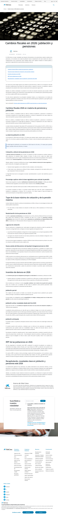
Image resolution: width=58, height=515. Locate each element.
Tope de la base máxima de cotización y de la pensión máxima (21, 71)
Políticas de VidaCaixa (50, 470)
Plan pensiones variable (17, 471)
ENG (56, 1)
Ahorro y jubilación (38, 469)
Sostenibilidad (22, 1)
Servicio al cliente (49, 455)
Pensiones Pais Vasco (29, 473)
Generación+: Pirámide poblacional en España (39, 456)
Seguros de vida (17, 453)
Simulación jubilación (39, 460)
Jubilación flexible (38, 465)
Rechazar (28, 512)
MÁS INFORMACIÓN (10, 508)
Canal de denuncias (49, 458)
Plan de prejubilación (28, 458)
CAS (52, 1)
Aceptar (40, 512)
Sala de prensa (29, 1)
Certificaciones (48, 467)
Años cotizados (38, 463)
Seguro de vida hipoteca (17, 461)
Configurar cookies (16, 512)
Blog (45, 1)
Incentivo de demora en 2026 (14, 74)
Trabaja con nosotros (38, 1)
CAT (54, 1)
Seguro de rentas (28, 463)
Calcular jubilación (38, 461)
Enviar (43, 400)
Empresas (33, 4)
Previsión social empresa (27, 468)
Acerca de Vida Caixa (21, 383)
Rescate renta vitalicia (39, 467)
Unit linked (27, 455)
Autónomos (27, 4)
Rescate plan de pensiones (38, 453)
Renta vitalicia (16, 458)
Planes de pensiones (18, 455)
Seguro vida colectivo (29, 477)
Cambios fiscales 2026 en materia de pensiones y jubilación (20, 69)
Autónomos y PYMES (28, 453)
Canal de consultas (49, 460)
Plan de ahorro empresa (27, 480)
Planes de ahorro (17, 463)
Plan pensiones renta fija (18, 468)
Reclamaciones (48, 456)
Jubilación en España (39, 458)
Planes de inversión (17, 465)
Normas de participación (48, 465)
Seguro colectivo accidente (28, 471)
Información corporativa (4, 1)
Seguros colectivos (28, 465)
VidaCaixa (15, 51)
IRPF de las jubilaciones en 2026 (14, 76)
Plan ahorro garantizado (16, 474)
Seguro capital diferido (29, 475)
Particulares (20, 4)
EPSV (15, 456)
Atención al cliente (14, 1)
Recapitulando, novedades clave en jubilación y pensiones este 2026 (22, 78)
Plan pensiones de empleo (28, 461)
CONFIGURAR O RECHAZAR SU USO (21, 508)
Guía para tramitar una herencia (39, 471)
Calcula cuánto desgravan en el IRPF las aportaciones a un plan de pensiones (30, 103)
